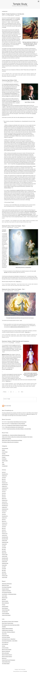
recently (18, 190)
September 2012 (5, 509)
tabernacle (8, 387)
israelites (6, 384)
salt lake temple (25, 221)
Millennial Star (4, 597)
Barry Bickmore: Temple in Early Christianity (10, 621)
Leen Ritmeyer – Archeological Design (9, 594)
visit (8, 337)
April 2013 (4, 496)
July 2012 (4, 512)
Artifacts (3, 450)
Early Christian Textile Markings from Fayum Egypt (17, 421)
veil (6, 337)
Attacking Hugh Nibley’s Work (9, 80)
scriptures (8, 76)
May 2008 (4, 570)
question (24, 74)
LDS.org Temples (5, 647)
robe (14, 386)
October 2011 (4, 517)
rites (7, 386)
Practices (6, 383)
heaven (5, 74)
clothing (25, 383)
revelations (28, 335)
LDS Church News (5, 635)
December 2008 (5, 558)
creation (22, 73)
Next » (22, 391)
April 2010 (4, 530)
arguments (5, 105)
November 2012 (5, 505)
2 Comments (17, 342)
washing (15, 387)
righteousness (33, 74)
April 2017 (4, 472)
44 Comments (16, 81)
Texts (11, 73)
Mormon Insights (5, 601)
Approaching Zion (23, 143)
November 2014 (5, 474)
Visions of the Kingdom (6, 615)
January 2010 (4, 535)
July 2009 (4, 545)
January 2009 (4, 556)
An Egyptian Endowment (30, 195)
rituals (12, 386)
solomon (30, 386)
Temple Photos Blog (5, 610)
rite (5, 386)
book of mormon (18, 73)
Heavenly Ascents (5, 588)
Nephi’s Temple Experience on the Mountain (13, 14)
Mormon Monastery (5, 653)
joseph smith (14, 221)
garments (32, 383)
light (7, 74)
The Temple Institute (5, 663)
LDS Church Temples (6, 637)
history (35, 383)
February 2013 (4, 500)
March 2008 (4, 573)
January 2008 (4, 577)
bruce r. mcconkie (28, 284)
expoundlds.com (9, 369)
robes (16, 386)
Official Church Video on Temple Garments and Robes (12, 440)
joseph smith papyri (19, 221)
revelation (27, 285)
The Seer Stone (5, 611)
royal (18, 386)
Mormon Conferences (6, 651)
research (3, 386)
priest (31, 384)
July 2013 (4, 491)
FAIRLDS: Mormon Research (7, 628)
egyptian (24, 220)
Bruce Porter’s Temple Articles (7, 623)
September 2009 (5, 542)
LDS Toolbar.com (5, 642)
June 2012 (4, 514)
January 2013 (4, 502)
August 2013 (4, 489)
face (6, 285)
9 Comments (16, 227)
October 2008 (4, 561)
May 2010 (4, 528)
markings (14, 384)
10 (18, 391)
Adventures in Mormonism (7, 583)
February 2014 (4, 482)
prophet (34, 384)
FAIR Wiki (4, 626)
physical (20, 285)
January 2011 (4, 524)
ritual (9, 386)
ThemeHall (25, 671)
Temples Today (13, 284)
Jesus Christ (4, 633)
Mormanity (4, 599)
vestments (11, 387)
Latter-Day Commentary (6, 590)
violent (19, 215)
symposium (4, 387)
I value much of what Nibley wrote (30, 211)
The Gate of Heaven (9, 347)
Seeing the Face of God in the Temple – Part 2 (13, 226)
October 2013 (4, 486)
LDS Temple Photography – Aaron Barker (9, 640)
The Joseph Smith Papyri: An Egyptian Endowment (25, 163)
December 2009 (5, 537)
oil (25, 384)
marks (17, 384)
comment (20, 220)
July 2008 (4, 566)
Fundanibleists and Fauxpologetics (10, 93)
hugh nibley (6, 221)
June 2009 (4, 547)
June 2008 (4, 568)
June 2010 (4, 526)
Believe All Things (5, 585)
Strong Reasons (5, 608)
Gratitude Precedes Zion (6, 438)
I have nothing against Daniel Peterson (25, 214)
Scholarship (7, 73)
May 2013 (4, 495)
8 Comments (17, 15)
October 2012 (4, 507)
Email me (33, 414)
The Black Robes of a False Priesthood (17, 423)
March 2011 (4, 521)
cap (22, 383)
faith (35, 73)
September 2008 (5, 563)
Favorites (3, 453)
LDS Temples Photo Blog (6, 592)
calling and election (23, 334)
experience (32, 73)
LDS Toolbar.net (5, 644)
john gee (10, 221)
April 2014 (4, 481)
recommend (28, 74)
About (28, 414)
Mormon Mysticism (5, 602)
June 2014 (4, 477)
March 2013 (4, 498)
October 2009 (4, 540)
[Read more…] (18, 281)
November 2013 (5, 484)
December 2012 (5, 503)
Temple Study (20, 3)
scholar (30, 221)
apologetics (15, 220)
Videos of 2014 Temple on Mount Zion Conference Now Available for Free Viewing (17, 436)
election (29, 334)
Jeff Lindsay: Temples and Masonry (8, 632)
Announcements (5, 448)
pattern (21, 74)
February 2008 (4, 575)
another (14, 345)
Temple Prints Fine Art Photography (8, 660)
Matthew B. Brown (22, 384)
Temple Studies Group (6, 661)
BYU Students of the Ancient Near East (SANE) (10, 625)
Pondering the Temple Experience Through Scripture (17, 425)
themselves (11, 88)
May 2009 (4, 549)
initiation (3, 384)
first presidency (32, 220)
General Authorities (5, 455)
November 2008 (5, 559)
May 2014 (4, 479)
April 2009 (4, 551)
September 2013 (5, 488)
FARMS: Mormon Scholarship (7, 630)
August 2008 (4, 565)
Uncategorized (4, 466)
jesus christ (12, 285)
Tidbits (3, 464)
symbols (33, 386)
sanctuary (20, 386)
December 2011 (5, 516)
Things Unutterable (5, 613)
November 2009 (5, 538)
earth (25, 73)
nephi (19, 74)
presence (24, 285)
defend (8, 88)
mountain (12, 74)
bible (21, 383)
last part (5, 233)
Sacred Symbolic (5, 606)
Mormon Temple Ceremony (7, 654)
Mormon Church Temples (6, 649)
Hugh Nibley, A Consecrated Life (14, 134)
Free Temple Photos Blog (6, 587)
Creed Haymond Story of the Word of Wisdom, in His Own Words (19, 428)
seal (11, 76)
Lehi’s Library (4, 595)
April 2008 (4, 572)
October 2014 (4, 475)
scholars (27, 386)
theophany (3, 337)
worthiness (14, 76)
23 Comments (16, 290)
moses (9, 74)
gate (2, 74)
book (18, 220)
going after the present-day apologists (11, 84)
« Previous (4, 391)
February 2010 (4, 533)
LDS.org (3, 646)
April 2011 (4, 519)
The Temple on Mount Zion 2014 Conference (10, 442)
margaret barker (13, 335)
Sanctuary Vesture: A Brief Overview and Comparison (15, 341)
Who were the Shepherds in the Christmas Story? (15, 427)
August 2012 (4, 510)
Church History (7, 284)
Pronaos (3, 604)
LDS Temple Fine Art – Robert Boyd (8, 639)
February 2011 (4, 523)
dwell (32, 284)
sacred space (4, 76)
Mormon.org (4, 658)
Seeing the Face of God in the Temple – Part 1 (13, 289)
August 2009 (4, 544)
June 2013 (4, 493)
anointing (18, 383)
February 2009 (4, 554)
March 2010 (4, 531)
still (5, 88)
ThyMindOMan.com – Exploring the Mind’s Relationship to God (13, 435)
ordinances (28, 384)
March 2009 (4, 552)
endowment (28, 73)
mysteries (16, 74)
